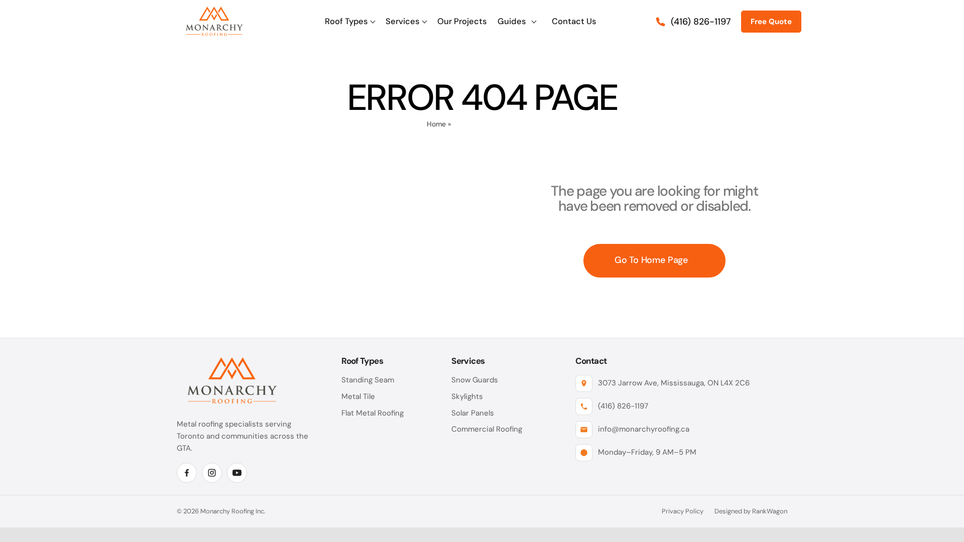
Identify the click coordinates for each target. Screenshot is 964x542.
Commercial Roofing (486, 429)
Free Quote (771, 22)
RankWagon (769, 511)
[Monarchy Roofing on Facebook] (187, 473)
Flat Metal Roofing (372, 413)
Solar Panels (472, 413)
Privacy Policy (682, 511)
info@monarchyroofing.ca (643, 429)
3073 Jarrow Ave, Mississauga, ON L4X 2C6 (674, 383)
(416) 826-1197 (623, 406)
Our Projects (462, 21)
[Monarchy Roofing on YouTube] (237, 473)
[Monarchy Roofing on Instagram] (212, 473)
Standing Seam (367, 380)
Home (436, 123)
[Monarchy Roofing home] (214, 22)
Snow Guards (474, 380)
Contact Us (574, 21)
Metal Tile (358, 396)
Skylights (467, 396)
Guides (512, 21)
